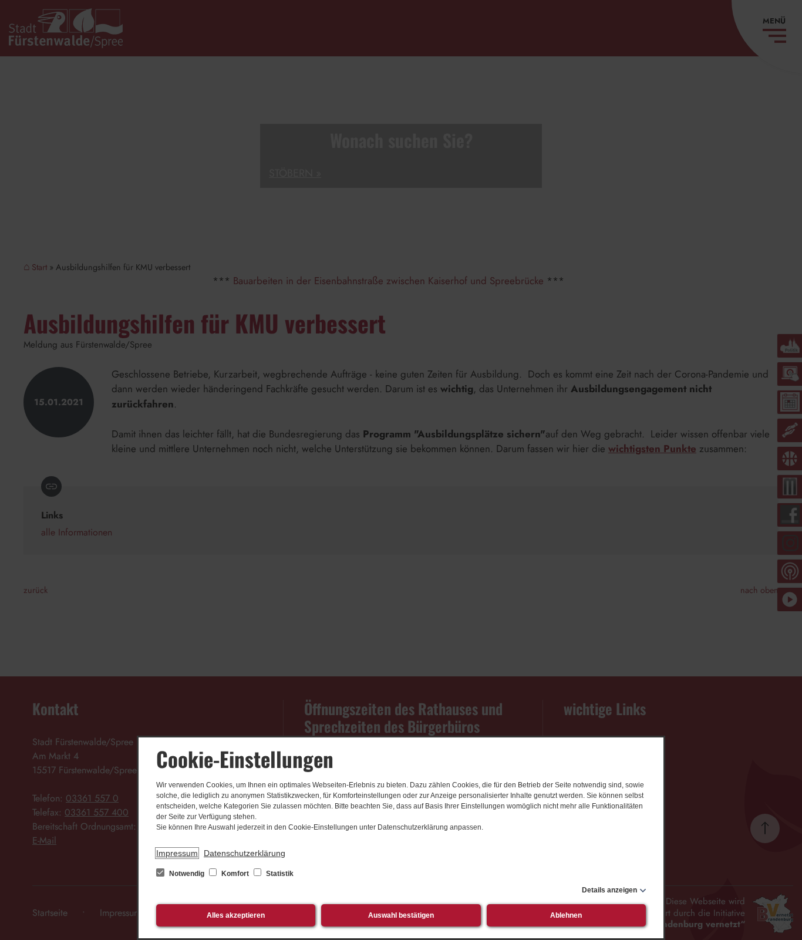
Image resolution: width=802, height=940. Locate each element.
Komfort (235, 874)
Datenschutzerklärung (244, 853)
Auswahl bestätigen (401, 915)
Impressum (177, 853)
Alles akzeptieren (236, 915)
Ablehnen (566, 915)
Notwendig (186, 874)
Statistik (279, 874)
